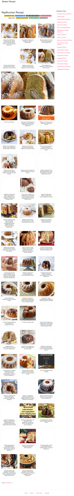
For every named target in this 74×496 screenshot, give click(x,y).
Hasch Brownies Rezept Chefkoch (62, 43)
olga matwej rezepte (33, 18)
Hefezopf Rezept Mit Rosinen (64, 19)
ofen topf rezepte (43, 18)
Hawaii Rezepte (60, 16)
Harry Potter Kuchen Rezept (63, 52)
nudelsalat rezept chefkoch (22, 18)
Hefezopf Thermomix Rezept (63, 66)
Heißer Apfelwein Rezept (63, 50)
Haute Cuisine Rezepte (62, 63)
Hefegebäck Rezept (61, 58)
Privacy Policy (39, 493)
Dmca (26, 493)
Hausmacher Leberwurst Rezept (64, 40)
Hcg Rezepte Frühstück (62, 55)
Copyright (47, 493)
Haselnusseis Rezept (62, 22)
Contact (32, 493)
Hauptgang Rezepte (61, 47)
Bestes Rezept (8, 1)
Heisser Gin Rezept (61, 34)
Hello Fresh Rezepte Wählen (63, 27)
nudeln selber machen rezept (32, 15)
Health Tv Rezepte (61, 37)
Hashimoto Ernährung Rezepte (64, 14)
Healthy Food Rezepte (62, 61)
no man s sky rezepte (20, 15)
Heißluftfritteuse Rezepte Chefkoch (63, 31)
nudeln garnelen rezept (46, 15)
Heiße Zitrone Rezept (62, 25)
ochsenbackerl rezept (9, 15)
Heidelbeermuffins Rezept (63, 69)
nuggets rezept (11, 18)
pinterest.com (9, 482)
